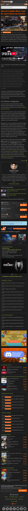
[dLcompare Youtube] (17, 508)
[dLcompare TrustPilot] (14, 508)
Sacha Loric (13, 32)
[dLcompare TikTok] (21, 508)
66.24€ (23, 217)
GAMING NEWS (7, 32)
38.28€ (23, 205)
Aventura (13, 249)
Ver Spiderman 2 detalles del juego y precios (12, 276)
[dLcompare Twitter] (3, 508)
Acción (8, 249)
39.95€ (23, 210)
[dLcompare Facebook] (7, 508)
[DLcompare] (14, 494)
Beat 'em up (18, 249)
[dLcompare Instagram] (10, 508)
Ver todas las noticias (14, 183)
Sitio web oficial (5, 248)
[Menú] (26, 2)
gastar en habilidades (12, 151)
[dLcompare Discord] (24, 508)
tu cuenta (12, 223)
